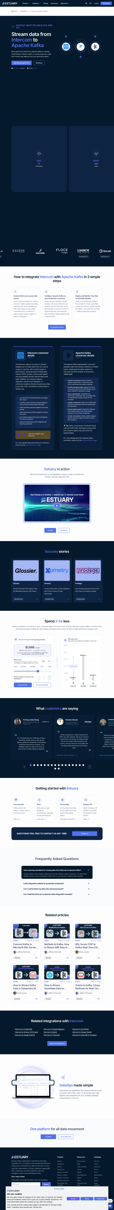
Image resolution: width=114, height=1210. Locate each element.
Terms (95, 1172)
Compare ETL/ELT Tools (82, 1184)
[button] (26, 3)
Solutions (36, 3)
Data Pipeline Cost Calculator (62, 1184)
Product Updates (81, 1166)
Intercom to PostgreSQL (23, 1029)
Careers (96, 1164)
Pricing (45, 3)
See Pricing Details (42, 685)
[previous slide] (24, 766)
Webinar (79, 1177)
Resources (64, 3)
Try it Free (106, 3)
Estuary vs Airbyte (62, 1175)
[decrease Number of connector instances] (38, 678)
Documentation (81, 1161)
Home (15, 11)
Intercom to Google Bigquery (54, 1029)
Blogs (78, 1164)
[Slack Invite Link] (86, 3)
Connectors (54, 3)
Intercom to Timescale (52, 1035)
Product (25, 3)
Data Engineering (81, 1175)
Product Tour (61, 1169)
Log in (96, 3)
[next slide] (89, 766)
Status (96, 1177)
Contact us (84, 833)
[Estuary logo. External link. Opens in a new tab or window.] (13, 1191)
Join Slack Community (67, 819)
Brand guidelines (97, 1184)
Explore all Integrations (57, 1043)
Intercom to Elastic (50, 1032)
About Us (96, 1161)
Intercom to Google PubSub (25, 1035)
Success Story (56, 256)
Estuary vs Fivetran (62, 1172)
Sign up (16, 819)
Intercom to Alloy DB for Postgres (84, 1035)
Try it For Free (22, 685)
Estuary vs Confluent (63, 1177)
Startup (96, 1180)
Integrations (24, 11)
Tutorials (79, 1169)
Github (79, 1180)
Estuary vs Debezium (63, 1180)
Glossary (79, 1172)
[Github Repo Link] (90, 3)
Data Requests (98, 1175)
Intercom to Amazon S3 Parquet (26, 1032)
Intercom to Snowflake (80, 1029)
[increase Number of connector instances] (49, 678)
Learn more (40, 819)
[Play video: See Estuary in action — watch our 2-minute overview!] (57, 505)
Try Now (50, 530)
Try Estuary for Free (57, 327)
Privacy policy (59, 1189)
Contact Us (63, 530)
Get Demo (39, 63)
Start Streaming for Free (21, 63)
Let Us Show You (65, 1137)
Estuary (59, 1161)
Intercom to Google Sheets (82, 1032)
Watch (85, 819)
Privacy (96, 1169)
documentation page (33, 445)
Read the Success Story (65, 755)
